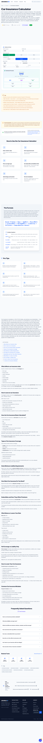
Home (12, 1)
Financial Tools (25, 709)
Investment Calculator (15, 711)
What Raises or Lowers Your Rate (10, 355)
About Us (34, 702)
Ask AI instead (21, 611)
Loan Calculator (14, 706)
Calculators (16, 1)
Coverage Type (6, 57)
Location (16, 65)
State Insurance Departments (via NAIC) (33, 133)
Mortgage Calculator (15, 702)
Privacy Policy (35, 706)
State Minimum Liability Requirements (11, 350)
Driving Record (6, 53)
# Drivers (29, 65)
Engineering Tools (26, 713)
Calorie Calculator (15, 709)
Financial (6, 5)
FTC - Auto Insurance (34, 689)
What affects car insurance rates (10, 344)
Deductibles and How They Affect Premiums (12, 354)
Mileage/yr (4, 65)
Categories (21, 1)
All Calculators (25, 702)
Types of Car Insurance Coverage (10, 349)
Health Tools (25, 711)
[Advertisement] (21, 35)
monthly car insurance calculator (7, 671)
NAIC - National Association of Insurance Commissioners (34, 132)
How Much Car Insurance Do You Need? (12, 352)
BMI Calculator (14, 704)
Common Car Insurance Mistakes (10, 360)
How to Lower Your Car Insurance (11, 359)
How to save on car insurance (10, 345)
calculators (4, 700)
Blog (25, 1)
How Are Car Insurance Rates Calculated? (12, 347)
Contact (34, 704)
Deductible (5, 61)
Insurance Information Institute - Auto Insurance (26, 682)
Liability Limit (24, 61)
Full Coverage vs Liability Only (10, 357)
